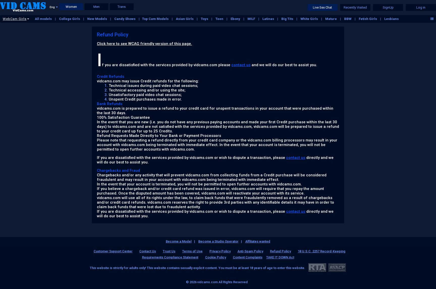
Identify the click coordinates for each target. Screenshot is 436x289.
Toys (205, 19)
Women (71, 7)
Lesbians (391, 19)
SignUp (388, 7)
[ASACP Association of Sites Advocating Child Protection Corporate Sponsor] (337, 267)
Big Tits (287, 19)
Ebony (236, 19)
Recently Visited (355, 7)
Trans (122, 7)
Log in (420, 7)
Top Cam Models (155, 19)
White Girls (310, 19)
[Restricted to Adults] (317, 267)
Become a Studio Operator (218, 241)
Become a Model (179, 241)
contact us (241, 65)
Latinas (268, 19)
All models (43, 19)
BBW (348, 19)
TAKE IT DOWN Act (280, 257)
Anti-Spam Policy (250, 251)
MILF (252, 19)
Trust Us (169, 251)
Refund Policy (280, 251)
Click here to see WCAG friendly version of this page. (144, 43)
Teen (219, 19)
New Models (97, 19)
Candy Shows (125, 19)
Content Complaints (247, 257)
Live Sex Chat (322, 7)
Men (96, 7)
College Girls (70, 19)
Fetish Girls (368, 19)
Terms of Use (192, 251)
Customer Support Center (113, 251)
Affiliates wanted (257, 241)
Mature (331, 19)
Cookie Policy (215, 257)
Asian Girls (185, 19)
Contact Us (147, 251)
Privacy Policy (220, 251)
